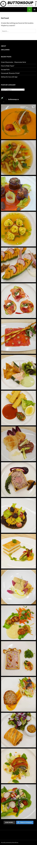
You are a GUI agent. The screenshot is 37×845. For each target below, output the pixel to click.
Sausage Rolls (5, 69)
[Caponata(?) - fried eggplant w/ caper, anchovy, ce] (18, 193)
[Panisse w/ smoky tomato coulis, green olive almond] (18, 408)
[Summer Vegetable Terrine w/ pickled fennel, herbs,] (18, 765)
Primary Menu (34, 9)
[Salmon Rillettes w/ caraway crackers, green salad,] (18, 372)
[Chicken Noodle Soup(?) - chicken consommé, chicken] (18, 229)
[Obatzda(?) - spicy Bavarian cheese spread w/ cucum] (18, 265)
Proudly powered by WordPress (9, 842)
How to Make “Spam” (7, 66)
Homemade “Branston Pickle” (10, 73)
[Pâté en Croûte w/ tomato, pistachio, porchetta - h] (18, 658)
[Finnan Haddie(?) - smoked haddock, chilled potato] (18, 587)
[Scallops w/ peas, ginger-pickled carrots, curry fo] (18, 622)
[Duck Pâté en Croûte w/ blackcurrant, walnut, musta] (18, 479)
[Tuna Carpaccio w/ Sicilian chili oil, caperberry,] (18, 336)
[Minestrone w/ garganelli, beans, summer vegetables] (18, 157)
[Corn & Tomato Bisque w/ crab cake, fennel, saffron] (18, 121)
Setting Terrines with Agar (9, 77)
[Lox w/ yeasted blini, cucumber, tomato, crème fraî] (18, 300)
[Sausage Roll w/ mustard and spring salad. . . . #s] (18, 730)
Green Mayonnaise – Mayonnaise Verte (13, 62)
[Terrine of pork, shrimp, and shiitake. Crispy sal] (18, 694)
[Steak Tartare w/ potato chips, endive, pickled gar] (18, 443)
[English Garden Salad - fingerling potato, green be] (18, 801)
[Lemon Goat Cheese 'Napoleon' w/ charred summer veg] (18, 551)
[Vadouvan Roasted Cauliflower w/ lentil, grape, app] (18, 515)
